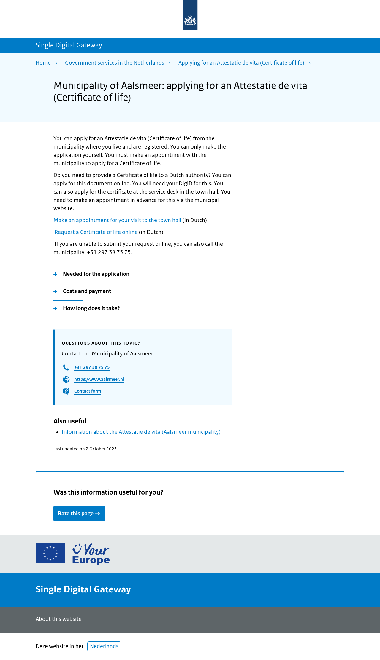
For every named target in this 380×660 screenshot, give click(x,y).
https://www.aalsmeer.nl (99, 379)
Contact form (87, 391)
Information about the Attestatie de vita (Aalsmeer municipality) (141, 432)
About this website (59, 619)
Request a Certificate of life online (96, 232)
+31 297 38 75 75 (92, 367)
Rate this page (76, 513)
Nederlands (104, 646)
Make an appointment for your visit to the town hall (117, 220)
